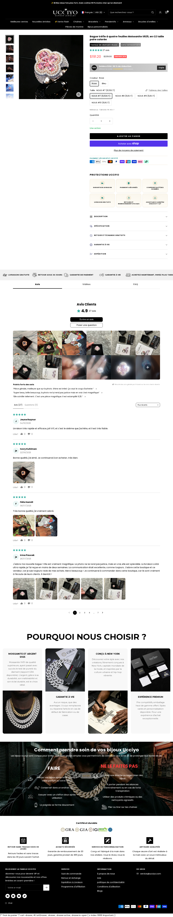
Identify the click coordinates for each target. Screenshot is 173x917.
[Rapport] (160, 12)
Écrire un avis (87, 319)
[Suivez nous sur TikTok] (24, 896)
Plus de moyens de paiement (129, 150)
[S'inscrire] (46, 888)
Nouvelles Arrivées (41, 21)
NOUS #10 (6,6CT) (101, 102)
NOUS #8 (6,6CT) (124, 95)
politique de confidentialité (110, 882)
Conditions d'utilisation (108, 886)
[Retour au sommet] (161, 898)
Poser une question (86, 325)
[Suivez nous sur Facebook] (7, 896)
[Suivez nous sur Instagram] (13, 896)
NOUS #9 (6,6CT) (146, 95)
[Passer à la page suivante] (103, 613)
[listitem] (25, 343)
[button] (93, 12)
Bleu (104, 83)
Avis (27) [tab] (18, 405)
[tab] (31, 405)
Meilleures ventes (19, 21)
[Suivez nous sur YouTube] (19, 896)
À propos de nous (106, 873)
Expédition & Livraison (72, 882)
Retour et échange (71, 877)
